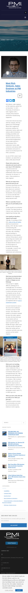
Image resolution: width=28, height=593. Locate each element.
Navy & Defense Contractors (10, 498)
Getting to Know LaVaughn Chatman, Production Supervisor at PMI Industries (16, 455)
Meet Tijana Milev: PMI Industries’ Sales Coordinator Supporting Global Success (16, 466)
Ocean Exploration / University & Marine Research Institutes (12, 501)
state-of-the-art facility (15, 222)
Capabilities (6, 491)
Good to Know (7, 496)
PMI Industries (14, 72)
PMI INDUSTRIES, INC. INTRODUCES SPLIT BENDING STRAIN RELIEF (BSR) (15, 433)
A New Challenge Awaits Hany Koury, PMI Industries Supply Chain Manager (16, 477)
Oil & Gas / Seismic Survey (10, 505)
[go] (24, 422)
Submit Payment (12, 543)
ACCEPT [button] (19, 590)
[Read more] (20, 97)
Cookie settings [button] (9, 590)
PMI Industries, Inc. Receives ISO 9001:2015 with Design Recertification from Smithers (16, 444)
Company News (10, 76)
